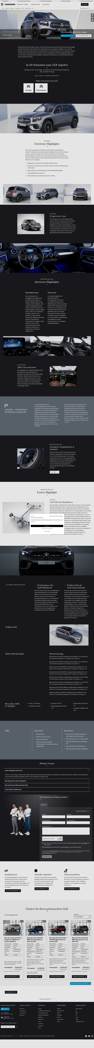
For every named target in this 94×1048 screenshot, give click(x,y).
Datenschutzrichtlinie (53, 516)
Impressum (61, 516)
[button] (33, 516)
